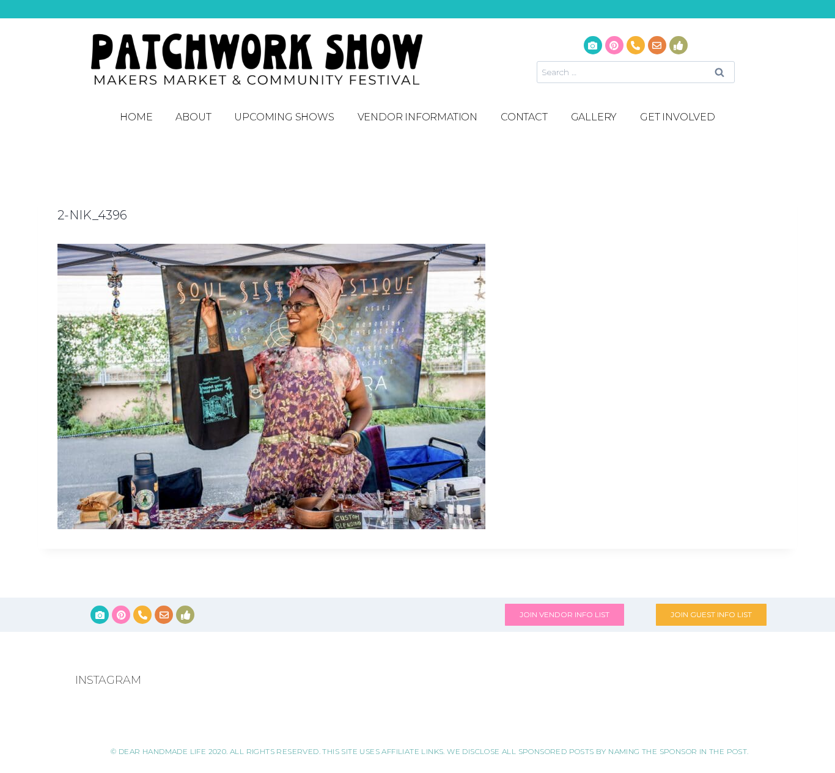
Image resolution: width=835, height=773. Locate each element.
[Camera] (593, 45)
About (193, 117)
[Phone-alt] (636, 45)
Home (136, 117)
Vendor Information (417, 117)
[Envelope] (657, 45)
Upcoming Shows (284, 117)
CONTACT (524, 117)
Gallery (594, 117)
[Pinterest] (614, 45)
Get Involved (677, 117)
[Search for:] (636, 72)
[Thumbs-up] (678, 45)
